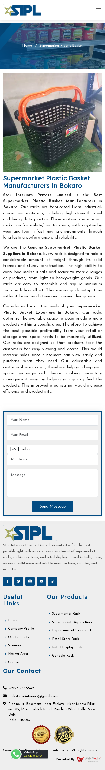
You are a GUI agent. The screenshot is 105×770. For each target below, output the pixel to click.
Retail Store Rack (65, 639)
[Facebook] (7, 581)
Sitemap (14, 645)
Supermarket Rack (66, 613)
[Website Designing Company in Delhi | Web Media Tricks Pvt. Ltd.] (89, 759)
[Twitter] (18, 581)
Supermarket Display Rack (72, 622)
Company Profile (21, 628)
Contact (14, 662)
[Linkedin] (52, 581)
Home (27, 46)
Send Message (53, 507)
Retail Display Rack (67, 647)
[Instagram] (30, 581)
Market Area (18, 654)
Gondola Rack (63, 655)
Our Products (18, 637)
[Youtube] (41, 581)
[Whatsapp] (29, 754)
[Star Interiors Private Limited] (23, 10)
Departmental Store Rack (72, 630)
